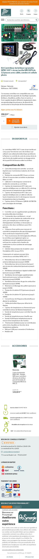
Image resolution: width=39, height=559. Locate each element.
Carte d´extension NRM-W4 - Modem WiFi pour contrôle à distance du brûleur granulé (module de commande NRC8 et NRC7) (19, 378)
